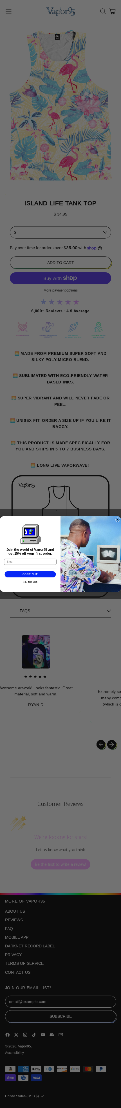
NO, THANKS (30, 582)
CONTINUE (30, 574)
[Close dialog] (117, 519)
